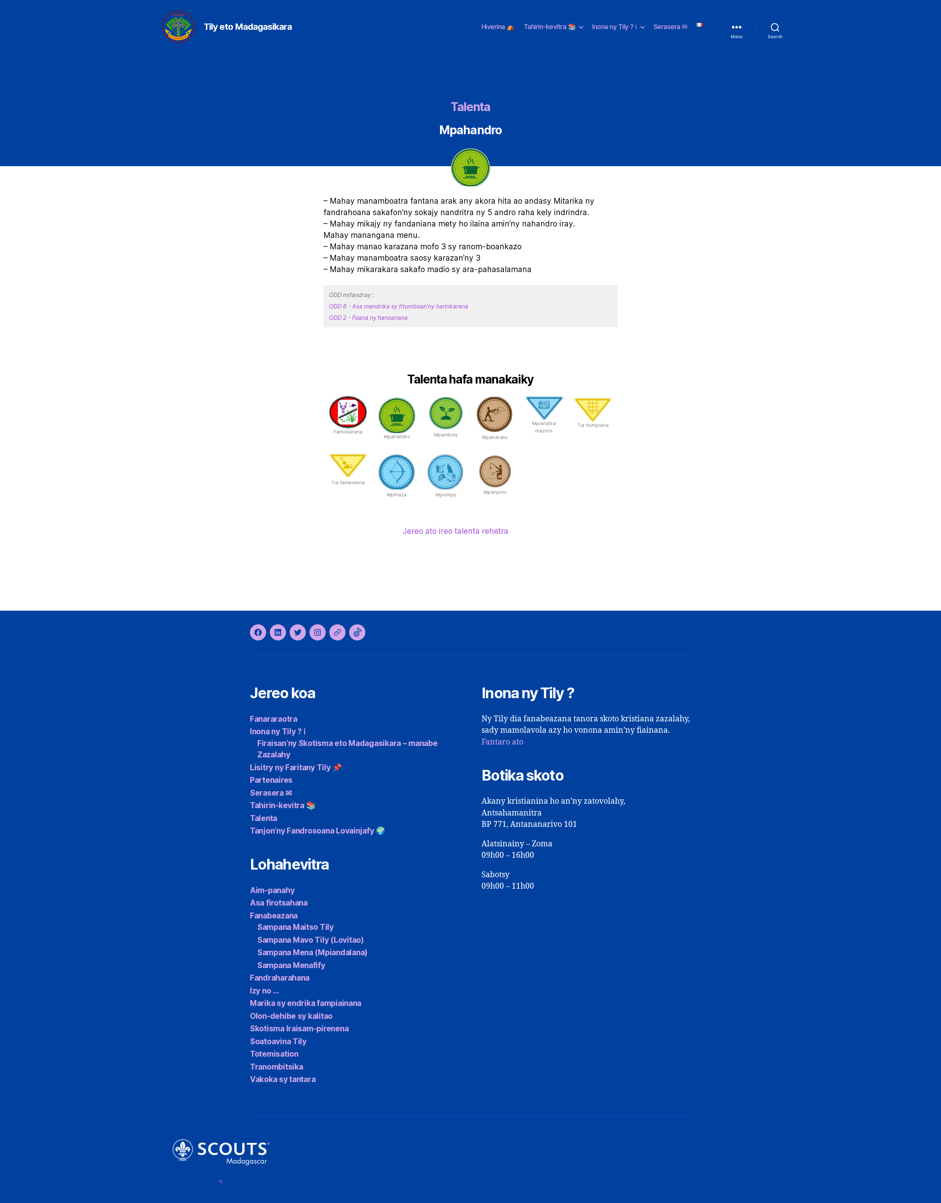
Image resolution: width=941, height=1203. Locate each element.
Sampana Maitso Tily (295, 927)
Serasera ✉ (670, 27)
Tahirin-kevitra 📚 (550, 27)
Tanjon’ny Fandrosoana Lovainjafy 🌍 (317, 830)
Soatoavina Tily (278, 1041)
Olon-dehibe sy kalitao (291, 1016)
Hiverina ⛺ (498, 27)
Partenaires (271, 780)
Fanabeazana (274, 915)
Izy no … (264, 990)
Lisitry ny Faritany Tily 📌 (296, 767)
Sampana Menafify (291, 965)
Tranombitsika (276, 1066)
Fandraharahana (280, 977)
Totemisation (274, 1054)
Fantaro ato (502, 742)
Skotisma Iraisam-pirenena (299, 1028)
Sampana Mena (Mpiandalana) (312, 952)
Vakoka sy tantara (282, 1079)
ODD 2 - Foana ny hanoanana (368, 317)
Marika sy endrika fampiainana (305, 1003)
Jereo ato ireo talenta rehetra (455, 531)
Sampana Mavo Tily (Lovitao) (310, 940)
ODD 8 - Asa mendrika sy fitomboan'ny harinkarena (398, 306)
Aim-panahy (272, 890)
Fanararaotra (273, 719)
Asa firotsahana (279, 902)
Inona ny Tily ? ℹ (614, 27)
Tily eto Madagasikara (248, 26)
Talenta (470, 107)
